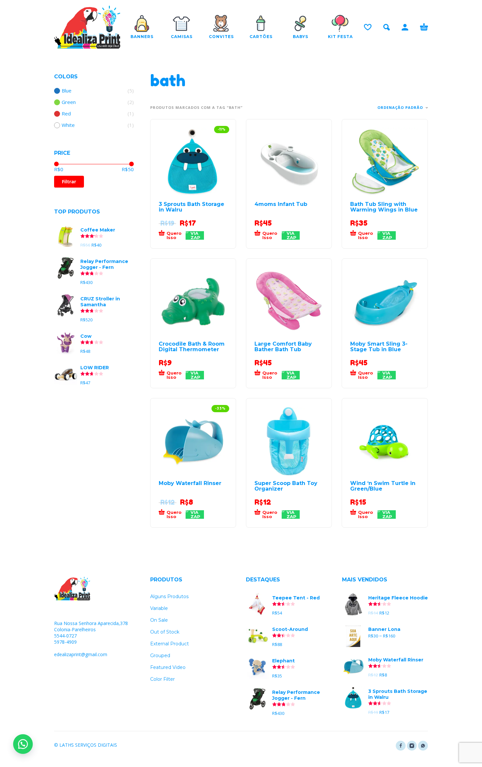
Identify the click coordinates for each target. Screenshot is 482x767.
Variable (159, 608)
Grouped (160, 655)
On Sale (159, 620)
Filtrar (69, 181)
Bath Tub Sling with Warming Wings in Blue (384, 207)
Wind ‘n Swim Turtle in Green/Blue (382, 486)
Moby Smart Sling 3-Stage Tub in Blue (379, 347)
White (68, 125)
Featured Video (168, 667)
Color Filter (162, 679)
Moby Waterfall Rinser (190, 483)
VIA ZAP (195, 235)
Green (69, 102)
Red (66, 114)
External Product (169, 644)
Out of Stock (164, 632)
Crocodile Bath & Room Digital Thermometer (192, 347)
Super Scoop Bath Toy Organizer (285, 486)
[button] (172, 235)
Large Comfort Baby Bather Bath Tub (283, 347)
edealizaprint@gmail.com (80, 654)
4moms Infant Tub (280, 204)
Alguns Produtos (169, 596)
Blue (66, 91)
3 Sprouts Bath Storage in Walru (191, 207)
